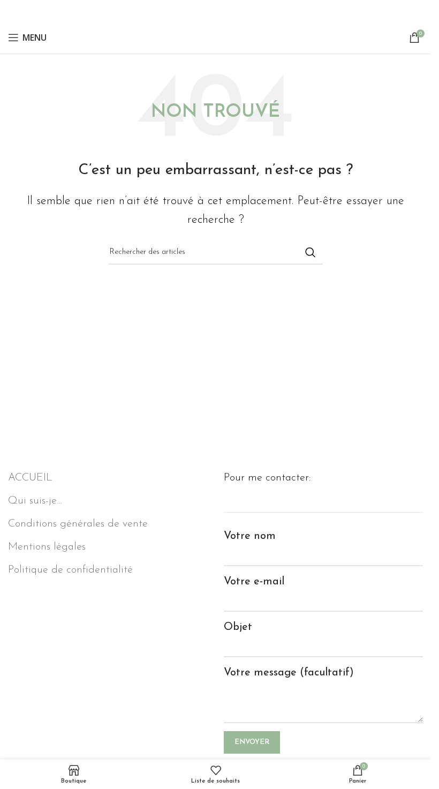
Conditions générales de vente (78, 524)
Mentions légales (47, 547)
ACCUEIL (30, 477)
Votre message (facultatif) (289, 672)
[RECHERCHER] (310, 252)
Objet (238, 627)
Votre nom (250, 536)
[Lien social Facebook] (215, 11)
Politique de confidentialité (70, 570)
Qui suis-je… (35, 500)
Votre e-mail (254, 581)
